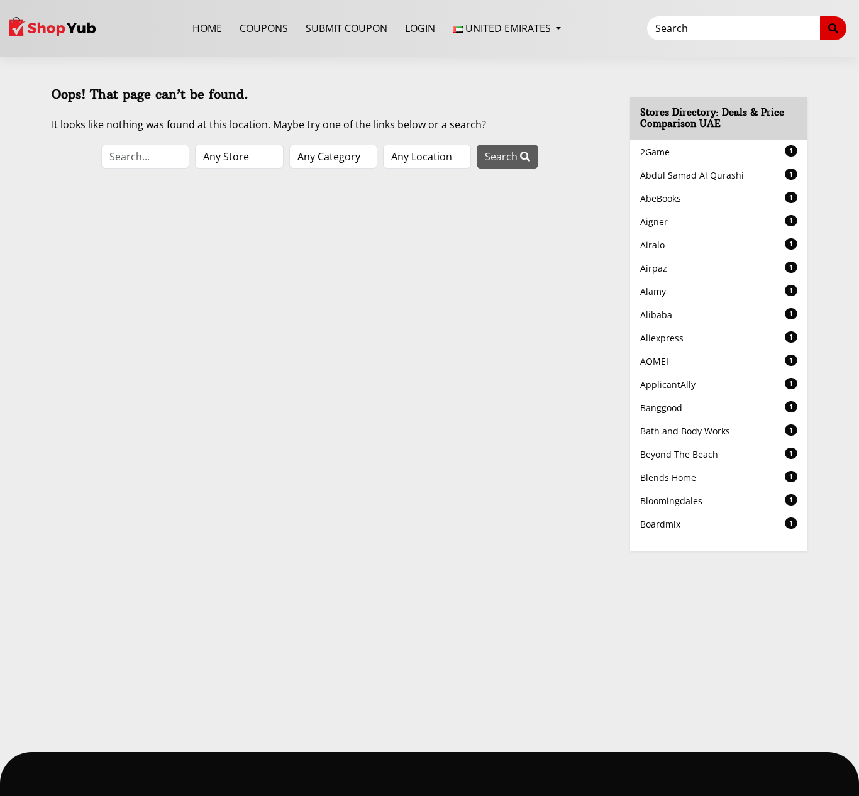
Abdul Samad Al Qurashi (717, 175)
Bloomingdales (717, 501)
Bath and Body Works (717, 431)
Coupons (264, 28)
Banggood (717, 408)
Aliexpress (717, 338)
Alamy (717, 291)
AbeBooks (717, 198)
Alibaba (717, 315)
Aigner (717, 222)
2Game (717, 152)
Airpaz (717, 268)
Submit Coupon (346, 28)
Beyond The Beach (717, 454)
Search (502, 156)
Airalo (717, 245)
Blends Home (717, 478)
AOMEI (717, 361)
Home (207, 28)
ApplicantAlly (717, 384)
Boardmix (717, 524)
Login (420, 28)
